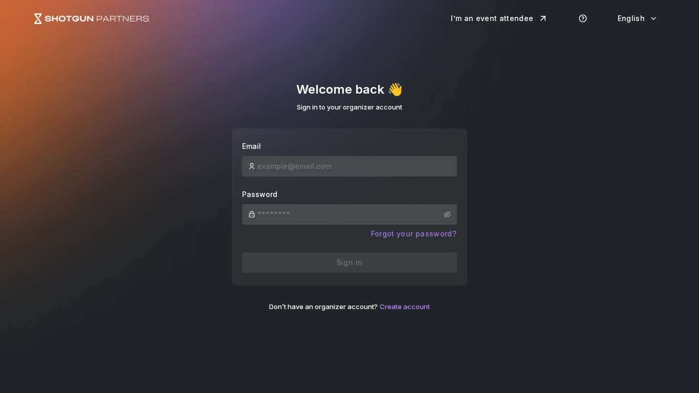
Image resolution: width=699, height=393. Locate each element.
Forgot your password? (413, 233)
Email (251, 146)
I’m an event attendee (492, 18)
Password (259, 194)
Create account (405, 306)
